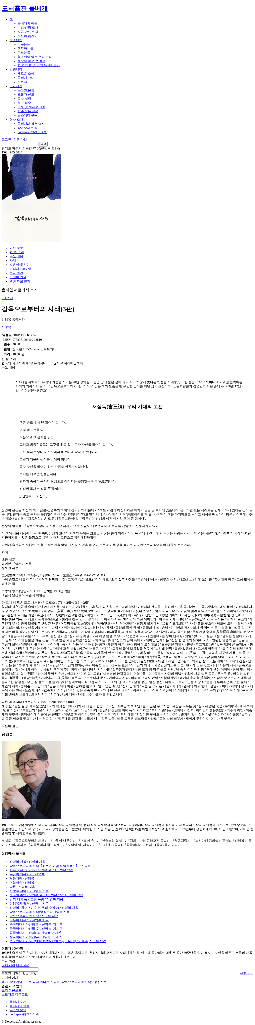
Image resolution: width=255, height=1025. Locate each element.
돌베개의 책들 (27, 23)
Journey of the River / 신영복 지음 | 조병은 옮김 (41, 870)
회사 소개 (16, 119)
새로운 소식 (26, 73)
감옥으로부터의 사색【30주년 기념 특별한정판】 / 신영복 (50, 866)
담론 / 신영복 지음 (22, 886)
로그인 (6, 139)
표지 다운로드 (12, 990)
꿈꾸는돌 (24, 44)
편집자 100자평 (20, 268)
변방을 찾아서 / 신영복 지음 (29, 891)
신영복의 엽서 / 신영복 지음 (29, 903)
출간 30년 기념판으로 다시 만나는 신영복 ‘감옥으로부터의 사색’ (47, 982)
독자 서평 (24, 98)
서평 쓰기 (246, 973)
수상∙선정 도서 (28, 27)
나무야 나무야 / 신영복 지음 (29, 920)
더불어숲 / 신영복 (22, 882)
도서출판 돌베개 (25, 8)
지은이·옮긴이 (20, 264)
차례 (13, 260)
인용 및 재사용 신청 (31, 107)
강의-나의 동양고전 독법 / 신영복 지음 (36, 899)
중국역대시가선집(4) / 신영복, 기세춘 (36, 937)
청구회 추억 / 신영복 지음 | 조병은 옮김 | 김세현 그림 (46, 895)
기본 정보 (16, 248)
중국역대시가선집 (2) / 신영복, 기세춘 (36, 928)
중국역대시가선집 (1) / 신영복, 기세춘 (36, 924)
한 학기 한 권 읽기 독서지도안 (39, 65)
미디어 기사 (18, 277)
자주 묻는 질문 (28, 111)
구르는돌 (24, 52)
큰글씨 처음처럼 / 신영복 (27, 874)
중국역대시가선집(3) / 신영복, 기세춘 (36, 932)
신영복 (6, 327)
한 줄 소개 (17, 252)
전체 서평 (8, 965)
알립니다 (16, 69)
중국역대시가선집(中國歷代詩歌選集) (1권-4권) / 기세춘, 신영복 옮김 (58, 941)
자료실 (22, 82)
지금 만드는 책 (28, 31)
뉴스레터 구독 (27, 115)
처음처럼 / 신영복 (22, 878)
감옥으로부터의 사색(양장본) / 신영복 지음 (40, 912)
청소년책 (16, 40)
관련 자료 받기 (20, 281)
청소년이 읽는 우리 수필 (35, 57)
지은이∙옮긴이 (27, 36)
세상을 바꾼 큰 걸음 (31, 61)
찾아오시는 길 (27, 128)
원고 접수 (24, 102)
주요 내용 (16, 256)
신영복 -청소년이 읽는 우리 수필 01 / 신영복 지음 (44, 907)
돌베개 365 (25, 77)
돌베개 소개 (18, 1002)
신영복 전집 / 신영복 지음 (27, 861)
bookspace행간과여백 (32, 132)
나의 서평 (22, 965)
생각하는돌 (25, 48)
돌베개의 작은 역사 (31, 123)
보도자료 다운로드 (15, 994)
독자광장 (16, 86)
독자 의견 (16, 273)
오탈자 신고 (26, 94)
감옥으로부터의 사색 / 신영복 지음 (34, 916)
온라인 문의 (26, 90)
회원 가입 (20, 139)
